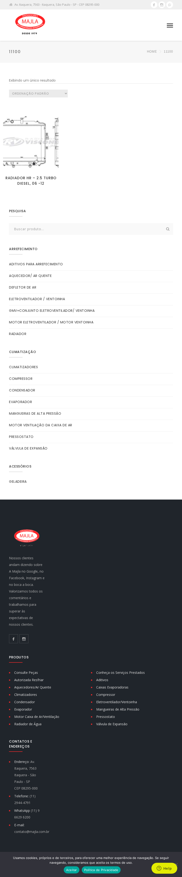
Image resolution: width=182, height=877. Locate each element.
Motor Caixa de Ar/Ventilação (36, 716)
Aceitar (71, 870)
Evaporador (23, 709)
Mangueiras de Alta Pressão (117, 709)
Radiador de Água (27, 724)
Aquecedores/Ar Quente (32, 687)
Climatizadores (25, 694)
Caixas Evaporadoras (112, 687)
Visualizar (31, 165)
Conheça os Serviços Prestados (120, 672)
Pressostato (105, 716)
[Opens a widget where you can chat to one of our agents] (164, 869)
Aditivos (102, 680)
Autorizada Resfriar (29, 680)
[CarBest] (30, 25)
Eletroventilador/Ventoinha (116, 702)
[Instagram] (162, 4)
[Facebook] (154, 4)
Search (168, 229)
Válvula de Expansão (111, 724)
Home (152, 51)
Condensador (24, 702)
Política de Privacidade (101, 870)
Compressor (105, 694)
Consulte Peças (26, 672)
